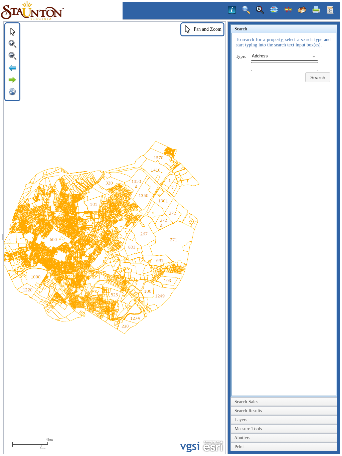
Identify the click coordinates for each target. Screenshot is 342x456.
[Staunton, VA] (62, 18)
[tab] (284, 29)
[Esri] (213, 446)
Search (317, 77)
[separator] (2, 237)
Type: (241, 56)
